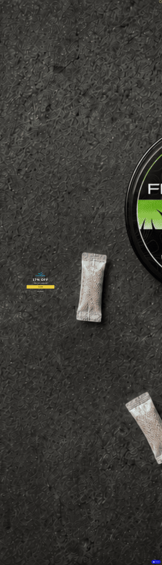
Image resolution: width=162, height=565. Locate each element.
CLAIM (40, 287)
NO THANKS (41, 291)
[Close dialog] (160, 2)
